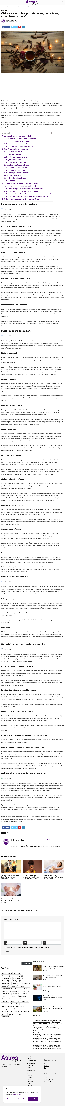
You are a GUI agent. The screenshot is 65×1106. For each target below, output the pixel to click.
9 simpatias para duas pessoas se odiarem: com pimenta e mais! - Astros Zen (47, 1021)
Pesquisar (4, 961)
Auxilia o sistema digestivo (17, 162)
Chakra (29, 1083)
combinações (7, 988)
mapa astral (7, 999)
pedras (5, 1004)
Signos (29, 1058)
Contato (46, 1066)
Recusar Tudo (22, 1099)
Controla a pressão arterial (17, 157)
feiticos (5, 996)
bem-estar (6, 983)
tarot (11, 1014)
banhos (5, 981)
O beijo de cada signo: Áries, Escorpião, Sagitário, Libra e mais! (47, 1035)
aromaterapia (18, 976)
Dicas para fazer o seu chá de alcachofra (22, 191)
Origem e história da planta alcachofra (21, 139)
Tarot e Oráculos (30, 1063)
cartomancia (25, 983)
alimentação (7, 973)
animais (17, 973)
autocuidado (18, 978)
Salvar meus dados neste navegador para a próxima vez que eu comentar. (28, 947)
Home (2, 7)
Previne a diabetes (14, 154)
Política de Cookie (17, 1094)
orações (25, 1001)
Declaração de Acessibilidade (52, 1080)
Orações (30, 1077)
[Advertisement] (32, 87)
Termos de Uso (48, 1082)
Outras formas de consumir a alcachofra (22, 186)
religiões (20, 1006)
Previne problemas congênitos (18, 173)
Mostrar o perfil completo (54, 840)
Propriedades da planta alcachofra (20, 147)
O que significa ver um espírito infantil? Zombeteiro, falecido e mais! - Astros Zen (47, 1026)
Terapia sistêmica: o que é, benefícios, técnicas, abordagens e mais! (10, 877)
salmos (21, 1009)
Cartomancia (31, 1065)
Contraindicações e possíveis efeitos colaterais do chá (27, 197)
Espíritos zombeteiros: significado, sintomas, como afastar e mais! (48, 1029)
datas (5, 991)
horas (14, 996)
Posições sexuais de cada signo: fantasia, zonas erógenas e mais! (47, 1048)
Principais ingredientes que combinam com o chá (25, 189)
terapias (20, 1014)
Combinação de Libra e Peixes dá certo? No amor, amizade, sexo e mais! (48, 1041)
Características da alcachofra (18, 141)
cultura (26, 988)
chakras (14, 986)
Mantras (30, 1085)
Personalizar (10, 1099)
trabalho (5, 1016)
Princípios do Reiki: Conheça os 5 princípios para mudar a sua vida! (10, 900)
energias (16, 993)
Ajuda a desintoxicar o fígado (18, 165)
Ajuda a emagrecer (14, 160)
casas (5, 986)
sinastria (25, 1011)
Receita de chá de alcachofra (15, 175)
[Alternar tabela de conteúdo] (49, 133)
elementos (6, 993)
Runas (29, 1067)
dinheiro (25, 991)
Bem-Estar (4, 10)
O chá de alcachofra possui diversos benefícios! (21, 199)
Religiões (45, 970)
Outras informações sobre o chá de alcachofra (21, 183)
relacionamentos (8, 1006)
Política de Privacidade (50, 1077)
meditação (18, 999)
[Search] (62, 2)
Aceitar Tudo (33, 1099)
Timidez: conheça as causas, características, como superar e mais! (31, 877)
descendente (15, 991)
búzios (16, 983)
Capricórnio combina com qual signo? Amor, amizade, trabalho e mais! (52, 997)
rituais (5, 1009)
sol (4, 1014)
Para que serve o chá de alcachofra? (20, 144)
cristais (17, 988)
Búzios (29, 1079)
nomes (5, 1001)
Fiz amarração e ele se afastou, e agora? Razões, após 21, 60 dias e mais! (52, 986)
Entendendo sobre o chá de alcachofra (18, 136)
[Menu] (2, 2)
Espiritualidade (30, 1073)
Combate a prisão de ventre (17, 168)
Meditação (30, 1081)
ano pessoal (6, 976)
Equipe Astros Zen (11, 20)
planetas (15, 1004)
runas (13, 1009)
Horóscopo (45, 1002)
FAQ (45, 1068)
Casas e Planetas (32, 1060)
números (15, 1001)
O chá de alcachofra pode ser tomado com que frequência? (29, 194)
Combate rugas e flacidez (16, 170)
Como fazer (11, 181)
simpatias (15, 1011)
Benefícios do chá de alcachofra (16, 149)
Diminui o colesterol (14, 152)
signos (5, 1011)
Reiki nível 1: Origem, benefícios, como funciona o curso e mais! (53, 877)
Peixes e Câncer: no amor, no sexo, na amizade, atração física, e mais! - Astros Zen (46, 1033)
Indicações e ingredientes (16, 178)
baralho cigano (16, 981)
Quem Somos (48, 1064)
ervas (24, 993)
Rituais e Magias (46, 979)
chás (8, 833)
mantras (22, 996)
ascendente (6, 978)
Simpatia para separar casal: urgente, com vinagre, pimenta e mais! (48, 1022)
